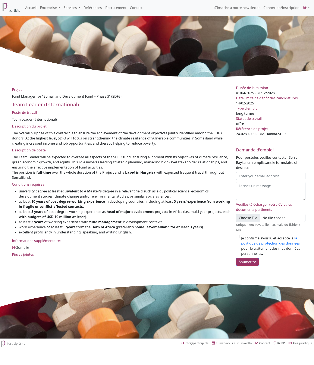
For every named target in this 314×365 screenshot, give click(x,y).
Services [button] (71, 7)
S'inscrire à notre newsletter (237, 7)
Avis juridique (302, 343)
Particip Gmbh (17, 344)
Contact (136, 7)
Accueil (31, 7)
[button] (306, 7)
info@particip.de (196, 343)
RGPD (280, 343)
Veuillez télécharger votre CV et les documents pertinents (264, 207)
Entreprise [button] (49, 7)
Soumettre (247, 261)
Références (93, 7)
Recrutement (115, 7)
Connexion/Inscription (281, 7)
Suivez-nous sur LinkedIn (233, 343)
